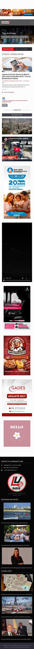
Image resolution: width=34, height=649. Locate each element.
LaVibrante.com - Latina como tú (10, 37)
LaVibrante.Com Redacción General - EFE (12, 81)
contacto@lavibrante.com (10, 470)
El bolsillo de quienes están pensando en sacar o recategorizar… (17, 594)
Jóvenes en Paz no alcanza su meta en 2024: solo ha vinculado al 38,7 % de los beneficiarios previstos (16, 76)
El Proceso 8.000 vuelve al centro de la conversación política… (16, 639)
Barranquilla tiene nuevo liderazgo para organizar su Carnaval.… (17, 567)
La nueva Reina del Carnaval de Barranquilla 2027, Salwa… (15, 545)
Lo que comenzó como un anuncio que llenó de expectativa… (16, 617)
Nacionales (7, 69)
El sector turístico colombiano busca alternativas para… (14, 523)
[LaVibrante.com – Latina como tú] (5, 22)
